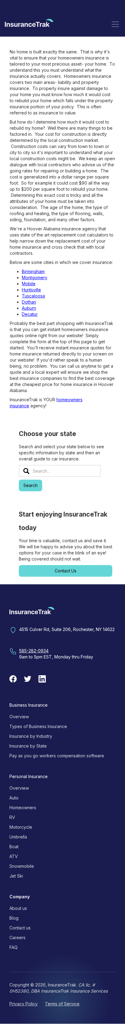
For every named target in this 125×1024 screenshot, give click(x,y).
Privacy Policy (23, 1003)
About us (18, 908)
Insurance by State (28, 745)
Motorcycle (20, 827)
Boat (14, 846)
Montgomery (34, 277)
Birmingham (33, 271)
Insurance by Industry (30, 736)
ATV (13, 856)
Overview (19, 716)
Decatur (30, 314)
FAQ (13, 947)
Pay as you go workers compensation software (56, 755)
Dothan (29, 302)
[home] (29, 24)
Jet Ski (16, 875)
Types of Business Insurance (38, 726)
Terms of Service (62, 1003)
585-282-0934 (34, 650)
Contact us (20, 927)
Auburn (29, 308)
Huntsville (31, 289)
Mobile (28, 283)
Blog (14, 918)
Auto (14, 797)
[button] (115, 24)
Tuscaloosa (33, 295)
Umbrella (18, 836)
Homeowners (22, 807)
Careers (17, 937)
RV (12, 817)
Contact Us (65, 570)
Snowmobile (21, 866)
